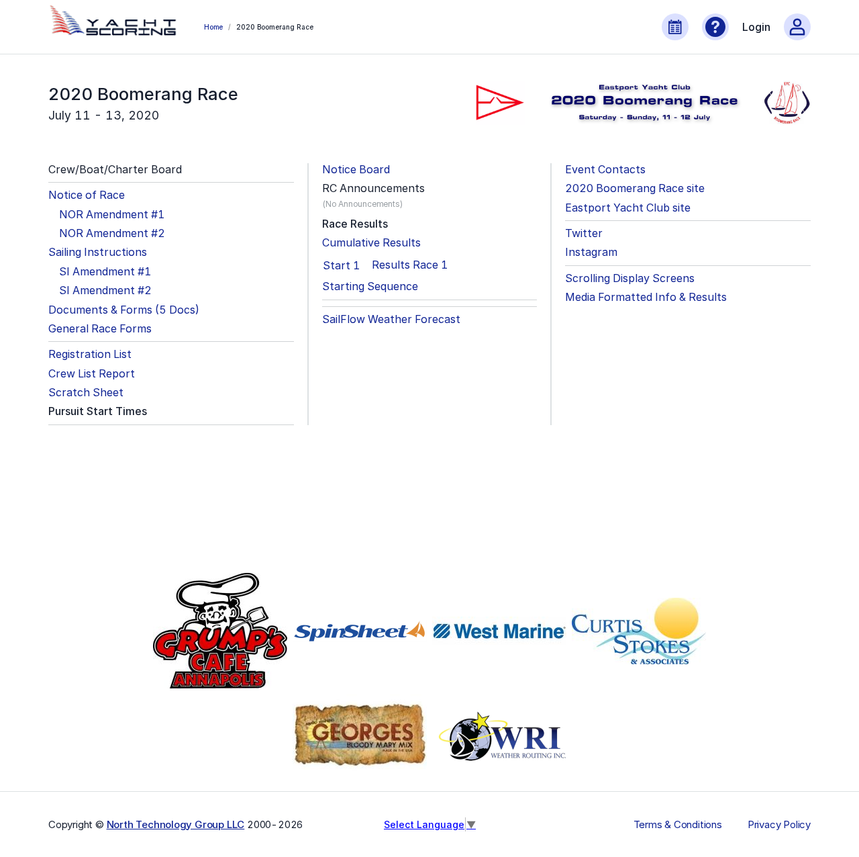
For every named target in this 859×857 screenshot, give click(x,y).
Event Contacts (605, 169)
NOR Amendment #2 (112, 233)
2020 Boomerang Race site (635, 188)
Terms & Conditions (678, 825)
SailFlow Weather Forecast (391, 319)
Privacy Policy (779, 825)
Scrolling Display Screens (630, 278)
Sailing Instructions (97, 252)
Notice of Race (86, 195)
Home (213, 27)
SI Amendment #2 (105, 290)
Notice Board (356, 169)
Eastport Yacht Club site (628, 207)
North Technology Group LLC (176, 824)
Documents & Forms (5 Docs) (123, 310)
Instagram (591, 252)
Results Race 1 (410, 265)
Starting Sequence (370, 286)
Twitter (584, 233)
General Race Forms (100, 328)
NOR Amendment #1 (111, 214)
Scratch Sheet (85, 392)
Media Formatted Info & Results (646, 297)
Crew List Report (91, 373)
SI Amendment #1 (105, 271)
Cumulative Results (371, 242)
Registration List (90, 354)
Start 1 (341, 265)
